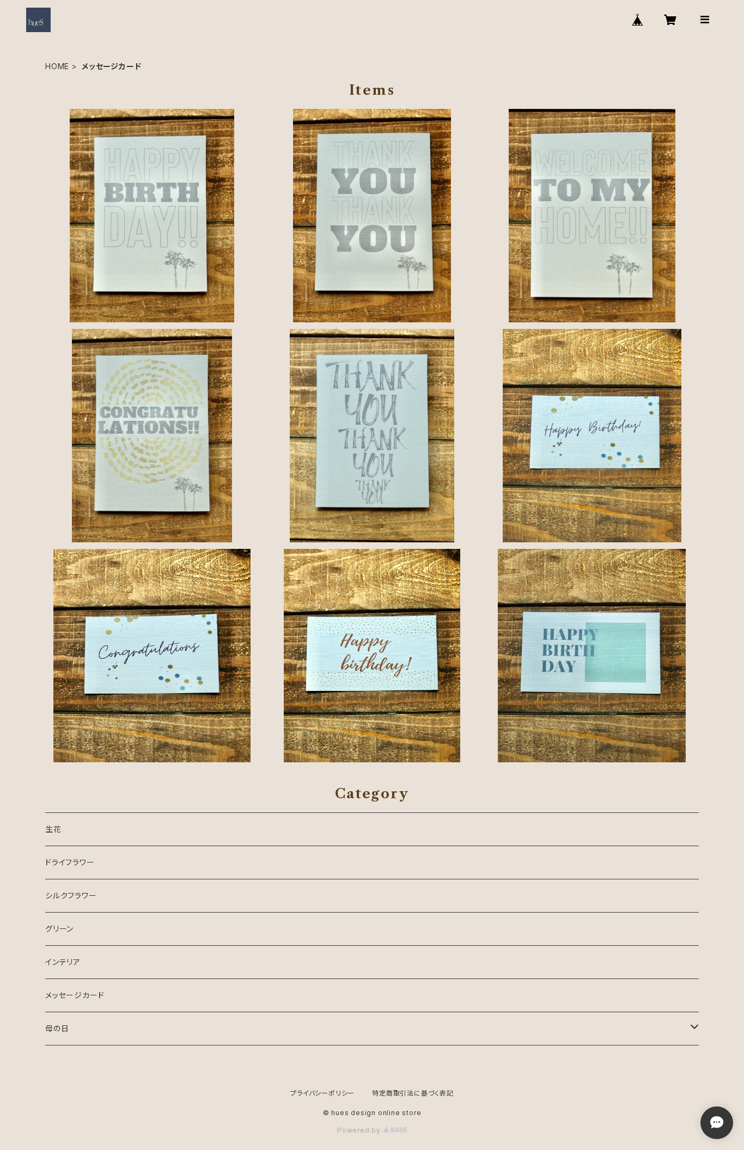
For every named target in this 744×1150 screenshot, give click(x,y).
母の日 (57, 1028)
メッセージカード (74, 995)
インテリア (63, 962)
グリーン (59, 928)
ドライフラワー (70, 862)
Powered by (360, 1130)
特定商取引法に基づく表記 (413, 1093)
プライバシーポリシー (322, 1093)
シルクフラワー (71, 895)
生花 (53, 829)
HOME (57, 66)
